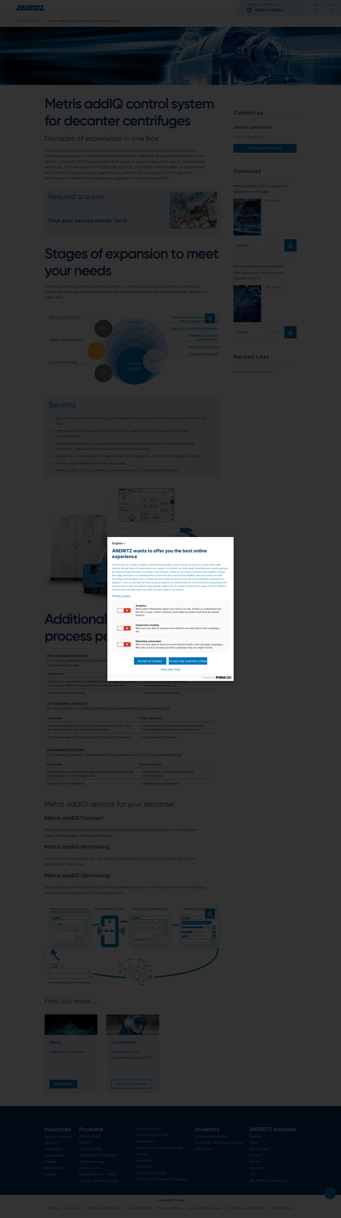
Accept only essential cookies (188, 661)
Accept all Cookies (150, 661)
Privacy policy (121, 596)
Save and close (170, 669)
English (117, 543)
